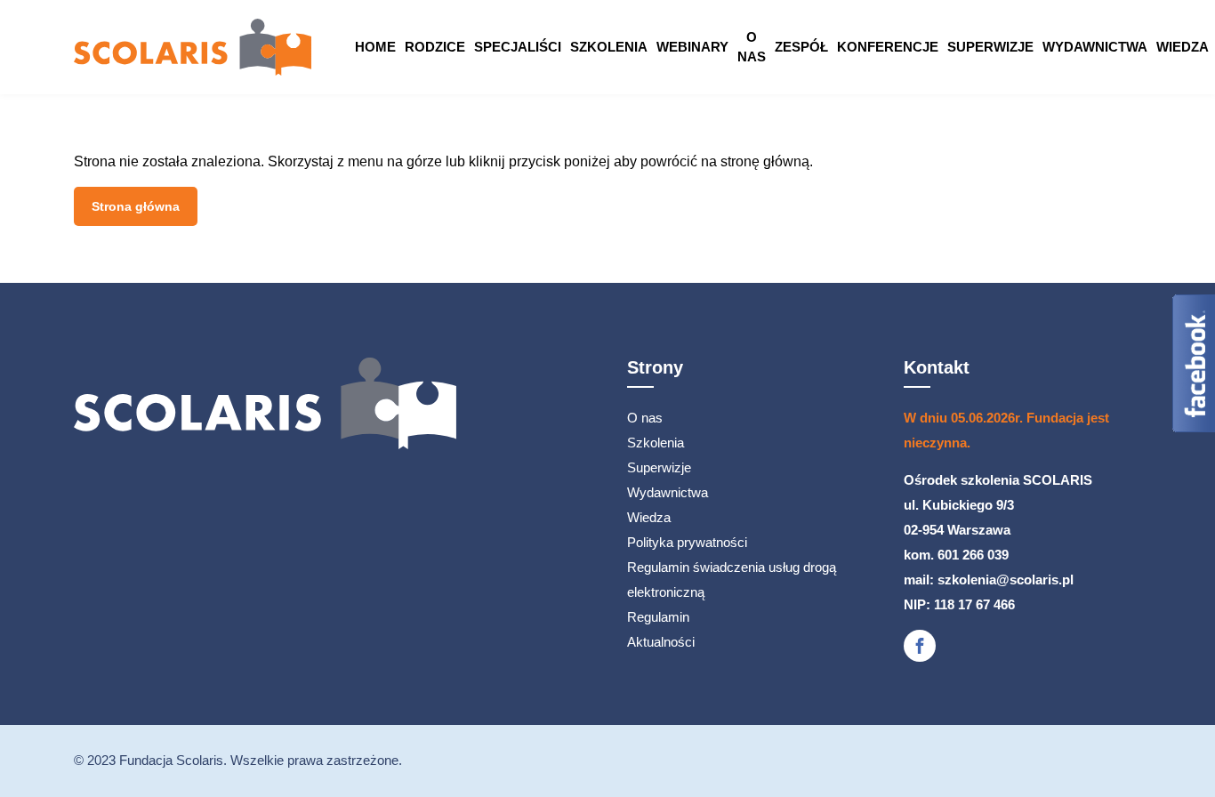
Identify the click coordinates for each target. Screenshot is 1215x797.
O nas (751, 46)
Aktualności (661, 641)
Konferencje (887, 46)
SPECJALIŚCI (517, 46)
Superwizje (990, 46)
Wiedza (1182, 46)
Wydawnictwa (1094, 46)
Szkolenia (609, 46)
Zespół (801, 46)
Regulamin (658, 616)
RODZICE (435, 46)
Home (375, 46)
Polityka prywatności (687, 542)
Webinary (692, 46)
